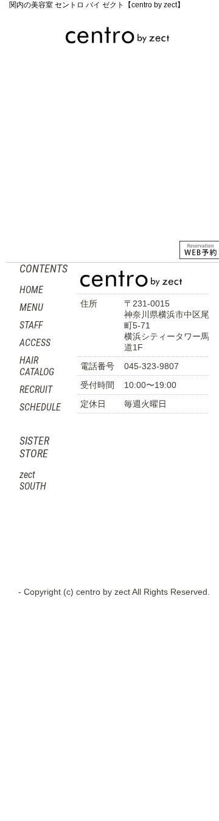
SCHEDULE (40, 407)
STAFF (118, 82)
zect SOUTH (32, 480)
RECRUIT (68, 207)
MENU (69, 82)
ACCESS (108, 145)
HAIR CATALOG (26, 147)
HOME (22, 87)
